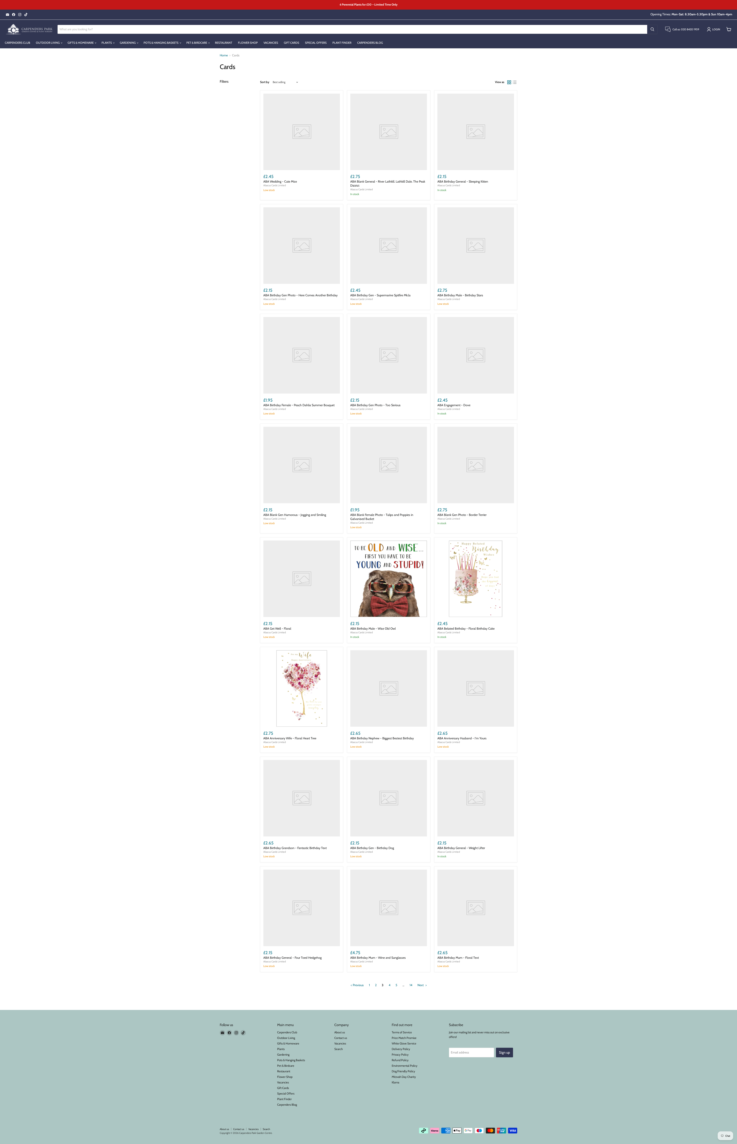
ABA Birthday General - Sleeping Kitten (462, 181)
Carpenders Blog (370, 42)
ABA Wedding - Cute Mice (280, 181)
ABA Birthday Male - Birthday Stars (460, 295)
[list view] (514, 82)
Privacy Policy (400, 1054)
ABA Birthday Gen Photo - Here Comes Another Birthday (300, 295)
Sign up (504, 1052)
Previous (358, 985)
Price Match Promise (404, 1038)
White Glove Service (404, 1043)
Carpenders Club (17, 42)
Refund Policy (400, 1060)
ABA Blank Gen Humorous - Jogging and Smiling (294, 515)
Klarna (395, 1082)
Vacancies (271, 42)
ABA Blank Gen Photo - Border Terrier (462, 515)
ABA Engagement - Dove (453, 405)
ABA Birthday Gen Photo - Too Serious (375, 405)
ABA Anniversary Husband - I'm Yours (462, 738)
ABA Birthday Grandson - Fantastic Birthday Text (295, 848)
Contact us (340, 1038)
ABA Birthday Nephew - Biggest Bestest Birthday (382, 738)
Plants (107, 42)
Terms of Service (402, 1032)
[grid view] (509, 82)
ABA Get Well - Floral (277, 628)
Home (224, 55)
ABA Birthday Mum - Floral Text (458, 958)
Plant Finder (341, 42)
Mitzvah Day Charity (404, 1077)
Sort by (264, 82)
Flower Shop (248, 42)
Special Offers (316, 42)
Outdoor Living (48, 42)
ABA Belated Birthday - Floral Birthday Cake (466, 628)
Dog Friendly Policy (403, 1071)
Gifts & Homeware (81, 42)
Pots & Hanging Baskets (161, 42)
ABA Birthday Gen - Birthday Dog (372, 848)
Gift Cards (291, 42)
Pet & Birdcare (197, 42)
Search (338, 1049)
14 (411, 985)
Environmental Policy (404, 1065)
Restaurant (223, 42)
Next (420, 985)
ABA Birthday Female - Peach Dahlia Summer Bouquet (299, 405)
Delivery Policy (401, 1049)
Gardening (128, 42)
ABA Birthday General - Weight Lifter (461, 848)
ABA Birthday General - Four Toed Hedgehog (292, 958)
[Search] (652, 29)
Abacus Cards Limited (274, 185)
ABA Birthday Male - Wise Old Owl (373, 628)
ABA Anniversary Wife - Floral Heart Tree (289, 738)
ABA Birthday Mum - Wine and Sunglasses (378, 958)
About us (339, 1032)
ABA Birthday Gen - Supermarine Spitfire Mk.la (380, 295)
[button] (714, 29)
